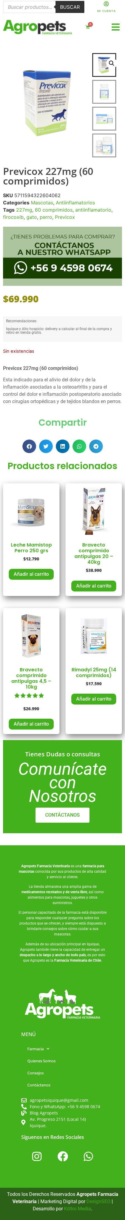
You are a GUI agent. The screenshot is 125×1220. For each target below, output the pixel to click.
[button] (116, 27)
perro (46, 217)
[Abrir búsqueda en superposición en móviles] (43, 7)
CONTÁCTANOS (62, 815)
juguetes (78, 897)
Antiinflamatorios (75, 203)
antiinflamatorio (93, 210)
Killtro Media (77, 1209)
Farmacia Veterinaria (53, 866)
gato (31, 217)
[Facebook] (62, 1156)
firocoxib (13, 217)
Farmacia (35, 1048)
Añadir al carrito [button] (31, 574)
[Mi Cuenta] (106, 3)
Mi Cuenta (106, 11)
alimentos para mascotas (49, 897)
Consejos (35, 1073)
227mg (24, 210)
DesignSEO (98, 1201)
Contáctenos (38, 1085)
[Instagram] (36, 1156)
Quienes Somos (41, 1061)
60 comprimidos (54, 210)
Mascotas (42, 203)
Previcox (65, 217)
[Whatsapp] (88, 1156)
